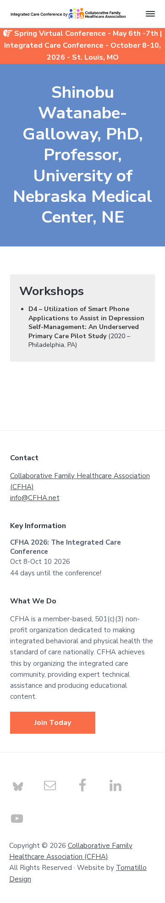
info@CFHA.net (35, 497)
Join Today (52, 723)
